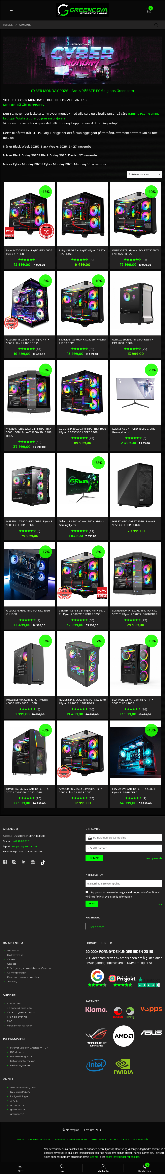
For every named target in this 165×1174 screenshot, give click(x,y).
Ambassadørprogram (23, 1087)
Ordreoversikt (15, 954)
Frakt (20, 1139)
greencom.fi (17, 1113)
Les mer (158, 904)
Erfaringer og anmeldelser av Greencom (30, 968)
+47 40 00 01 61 (22, 841)
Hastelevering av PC (22, 1056)
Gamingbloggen (17, 972)
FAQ (9, 1021)
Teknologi (12, 981)
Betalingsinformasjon (22, 1060)
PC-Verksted (17, 1052)
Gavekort (12, 959)
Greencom (97, 927)
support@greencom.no (24, 846)
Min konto (13, 950)
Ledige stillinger (19, 1096)
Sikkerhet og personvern (71, 1139)
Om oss (11, 963)
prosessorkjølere (53, 118)
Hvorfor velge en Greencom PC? (29, 1047)
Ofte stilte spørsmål (135, 1139)
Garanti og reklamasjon (21, 1012)
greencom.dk (18, 1109)
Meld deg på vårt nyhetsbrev (23, 105)
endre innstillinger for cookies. (123, 1156)
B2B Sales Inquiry (20, 1091)
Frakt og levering (17, 1016)
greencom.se (17, 1105)
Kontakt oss (14, 1003)
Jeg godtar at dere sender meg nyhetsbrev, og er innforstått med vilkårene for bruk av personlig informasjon (123, 894)
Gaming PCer (137, 113)
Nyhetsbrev (98, 1139)
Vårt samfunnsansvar (19, 1025)
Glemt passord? (153, 858)
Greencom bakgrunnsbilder (23, 976)
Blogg (114, 1139)
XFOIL (14, 1100)
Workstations (26, 118)
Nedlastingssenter (20, 1065)
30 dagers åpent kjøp (19, 1007)
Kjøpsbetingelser (39, 1139)
